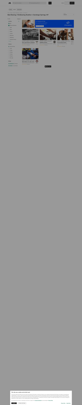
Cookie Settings (22, 403)
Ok (14, 403)
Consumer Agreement (38, 400)
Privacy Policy (50, 400)
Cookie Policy (68, 403)
